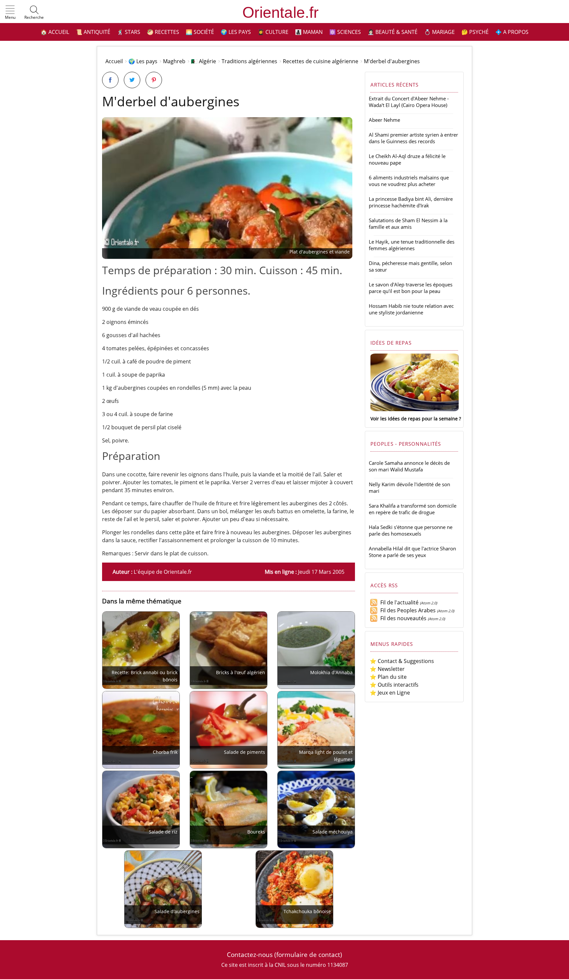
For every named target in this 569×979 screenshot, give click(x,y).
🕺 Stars (128, 32)
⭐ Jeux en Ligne (390, 692)
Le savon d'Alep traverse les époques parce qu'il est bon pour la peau (410, 287)
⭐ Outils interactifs (394, 684)
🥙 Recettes (163, 32)
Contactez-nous (250, 954)
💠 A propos (511, 32)
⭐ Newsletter (387, 669)
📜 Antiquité (93, 32)
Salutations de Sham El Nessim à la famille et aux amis (408, 223)
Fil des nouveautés (402, 618)
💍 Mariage (439, 32)
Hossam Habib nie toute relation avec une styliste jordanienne (411, 309)
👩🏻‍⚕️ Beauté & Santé (392, 32)
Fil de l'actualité (398, 602)
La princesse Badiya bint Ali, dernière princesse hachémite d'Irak (411, 202)
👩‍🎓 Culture (272, 32)
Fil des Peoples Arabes (407, 610)
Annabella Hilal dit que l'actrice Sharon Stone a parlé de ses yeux (412, 551)
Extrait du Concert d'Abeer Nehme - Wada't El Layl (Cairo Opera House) (409, 101)
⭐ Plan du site (388, 676)
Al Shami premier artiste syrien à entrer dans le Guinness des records (413, 138)
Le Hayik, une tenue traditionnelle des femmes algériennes (411, 244)
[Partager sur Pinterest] (154, 80)
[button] (10, 12)
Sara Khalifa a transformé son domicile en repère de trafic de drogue (412, 509)
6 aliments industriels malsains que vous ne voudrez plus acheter (409, 180)
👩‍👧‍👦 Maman (309, 32)
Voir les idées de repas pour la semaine (414, 418)
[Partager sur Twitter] (132, 80)
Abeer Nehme (384, 120)
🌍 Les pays (236, 32)
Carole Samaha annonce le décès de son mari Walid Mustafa (409, 466)
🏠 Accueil (55, 32)
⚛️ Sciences (345, 32)
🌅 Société (200, 32)
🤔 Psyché (475, 32)
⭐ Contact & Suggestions (402, 661)
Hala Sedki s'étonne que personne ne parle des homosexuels (410, 530)
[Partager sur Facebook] (110, 80)
